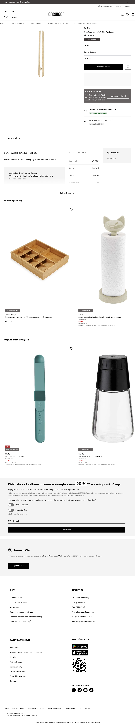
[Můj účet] (122, 14)
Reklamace (14, 648)
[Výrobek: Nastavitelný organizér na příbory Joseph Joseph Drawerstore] (40, 260)
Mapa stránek (84, 708)
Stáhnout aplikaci (118, 96)
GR (14, 716)
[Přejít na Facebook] (74, 690)
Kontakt (13, 681)
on (12, 11)
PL (23, 716)
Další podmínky (78, 602)
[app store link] (80, 652)
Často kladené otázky (19, 676)
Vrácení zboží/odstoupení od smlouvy (26, 652)
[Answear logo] (56, 14)
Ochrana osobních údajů (20, 621)
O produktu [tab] (14, 138)
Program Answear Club (82, 616)
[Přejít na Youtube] (85, 690)
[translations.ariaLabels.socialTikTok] (91, 690)
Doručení (13, 657)
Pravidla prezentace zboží (83, 612)
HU (19, 716)
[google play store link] (80, 646)
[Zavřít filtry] (127, 2)
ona (6, 11)
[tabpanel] (67, 169)
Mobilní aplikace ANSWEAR (83, 621)
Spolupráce (15, 607)
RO (25, 716)
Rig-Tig (87, 28)
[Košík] (132, 14)
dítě (6, 17)
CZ (12, 716)
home (14, 17)
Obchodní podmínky (80, 598)
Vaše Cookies (70, 708)
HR (17, 716)
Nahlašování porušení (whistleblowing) (26, 616)
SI (26, 716)
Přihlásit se (66, 529)
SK (28, 716)
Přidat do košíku (103, 67)
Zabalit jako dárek (17, 671)
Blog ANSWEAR (78, 607)
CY (10, 716)
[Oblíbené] (127, 14)
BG (8, 716)
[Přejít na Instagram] (80, 690)
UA (30, 716)
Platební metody (17, 662)
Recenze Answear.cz (18, 602)
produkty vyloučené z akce (74, 495)
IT (21, 716)
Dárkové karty (16, 667)
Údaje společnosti (54, 708)
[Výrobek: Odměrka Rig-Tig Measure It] (40, 399)
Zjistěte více (18, 566)
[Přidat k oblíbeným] (128, 67)
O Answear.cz (16, 598)
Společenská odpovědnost (21, 612)
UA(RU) (34, 716)
